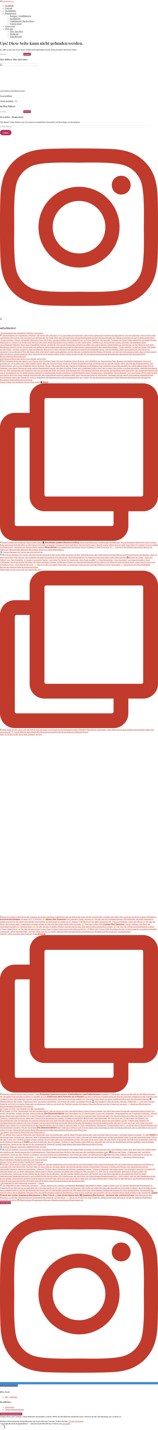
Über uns (9, 29)
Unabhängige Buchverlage (22, 21)
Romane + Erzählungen (20, 16)
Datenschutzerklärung (14, 1409)
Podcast (8, 8)
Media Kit (14, 34)
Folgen (6, 132)
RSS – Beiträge (11, 1397)
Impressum (9, 1407)
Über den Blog (16, 31)
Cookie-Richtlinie (75, 1421)
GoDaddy (66, 1423)
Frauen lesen (15, 23)
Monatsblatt (10, 10)
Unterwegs (10, 26)
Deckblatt (9, 5)
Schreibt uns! (16, 36)
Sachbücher (15, 18)
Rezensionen (10, 13)
